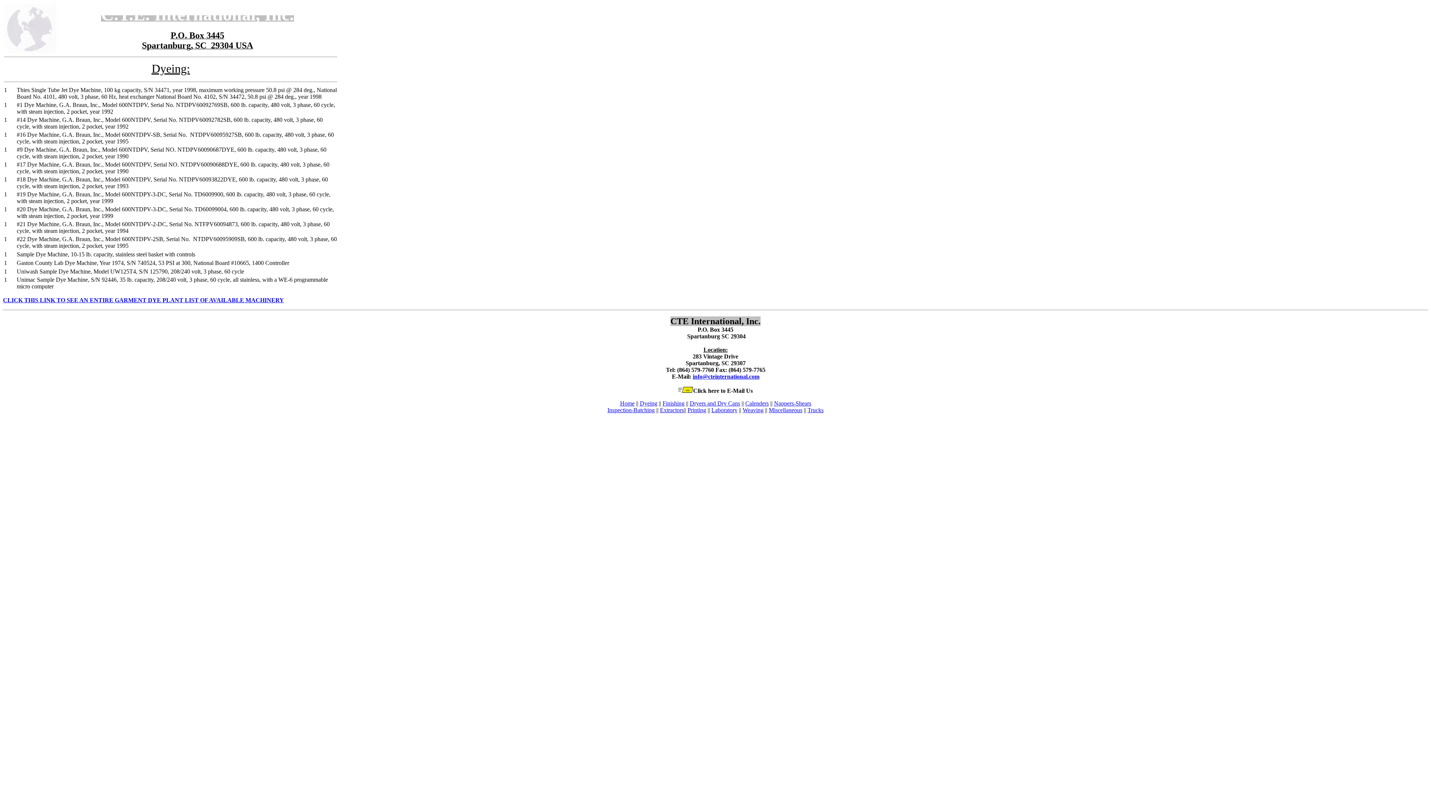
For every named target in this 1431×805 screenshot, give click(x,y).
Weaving (753, 410)
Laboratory (724, 410)
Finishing (674, 403)
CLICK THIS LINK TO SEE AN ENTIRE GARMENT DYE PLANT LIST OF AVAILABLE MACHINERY (143, 300)
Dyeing (648, 403)
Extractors (672, 410)
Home (627, 403)
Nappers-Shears (792, 403)
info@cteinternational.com (726, 376)
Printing (697, 410)
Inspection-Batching (631, 410)
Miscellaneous (785, 410)
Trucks (816, 410)
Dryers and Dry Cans (715, 403)
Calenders (757, 403)
